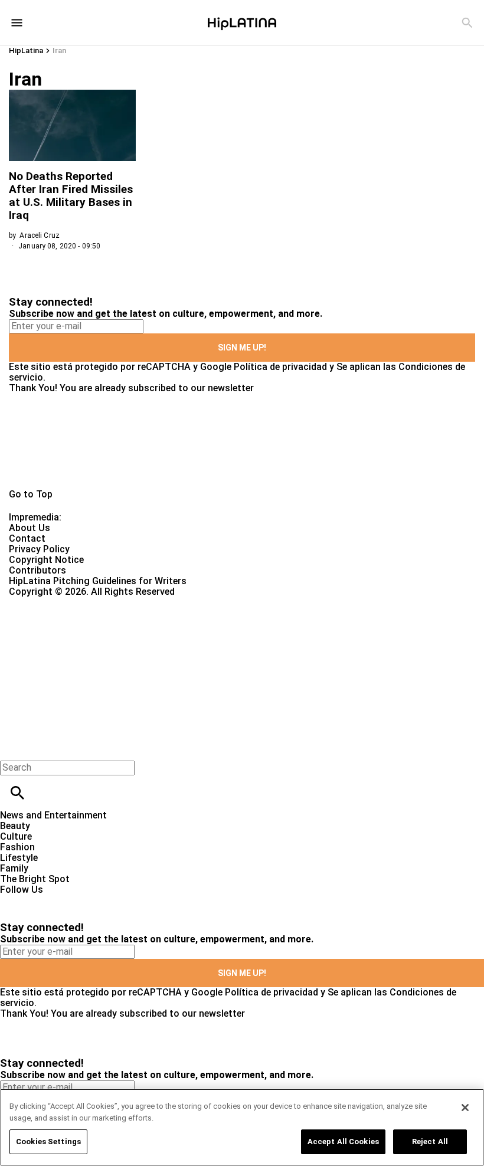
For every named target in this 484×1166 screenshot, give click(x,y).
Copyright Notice (46, 559)
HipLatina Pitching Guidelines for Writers (98, 581)
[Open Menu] (17, 22)
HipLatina (26, 50)
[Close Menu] (13, 747)
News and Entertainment (53, 815)
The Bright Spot (35, 879)
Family (14, 868)
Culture (16, 836)
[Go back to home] (198, 640)
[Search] (467, 22)
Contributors (37, 570)
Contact (27, 538)
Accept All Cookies (343, 1141)
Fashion (17, 847)
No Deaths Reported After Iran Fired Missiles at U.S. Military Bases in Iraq (71, 195)
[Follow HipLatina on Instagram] (71, 900)
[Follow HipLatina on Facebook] (14, 900)
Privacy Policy (39, 549)
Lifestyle (19, 857)
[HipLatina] (242, 22)
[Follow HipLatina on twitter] (43, 900)
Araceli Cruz (39, 235)
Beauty (15, 825)
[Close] (465, 1108)
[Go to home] (242, 441)
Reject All (430, 1141)
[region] (242, 1127)
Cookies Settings (48, 1141)
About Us (29, 527)
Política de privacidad (280, 366)
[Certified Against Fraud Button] (51, 602)
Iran (59, 50)
